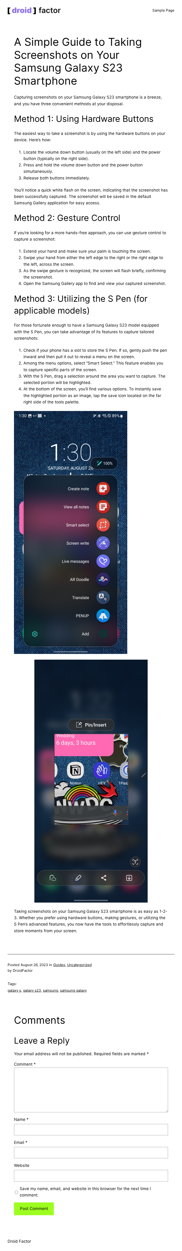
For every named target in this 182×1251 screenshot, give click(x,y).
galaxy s (14, 990)
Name (21, 1119)
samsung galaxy (73, 990)
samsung (50, 990)
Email (20, 1142)
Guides (59, 965)
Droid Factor (19, 1241)
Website (21, 1165)
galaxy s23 (32, 990)
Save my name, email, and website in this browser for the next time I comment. (85, 1191)
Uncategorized (79, 965)
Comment (25, 1064)
